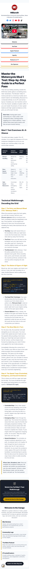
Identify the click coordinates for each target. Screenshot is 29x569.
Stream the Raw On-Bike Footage (14, 499)
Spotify (14, 55)
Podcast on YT (14, 60)
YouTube (14, 46)
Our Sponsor (14, 64)
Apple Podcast (14, 51)
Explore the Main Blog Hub (14, 563)
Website (14, 42)
